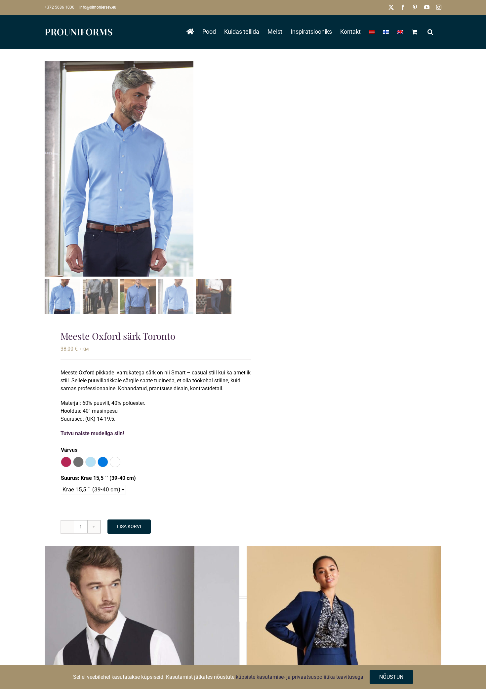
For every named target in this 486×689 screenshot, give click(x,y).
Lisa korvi (129, 526)
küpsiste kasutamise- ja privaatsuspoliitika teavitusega (299, 677)
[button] (430, 32)
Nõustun (391, 677)
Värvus (69, 450)
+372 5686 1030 (59, 7)
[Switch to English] (400, 32)
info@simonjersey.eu (97, 7)
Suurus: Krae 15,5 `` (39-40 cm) (98, 478)
